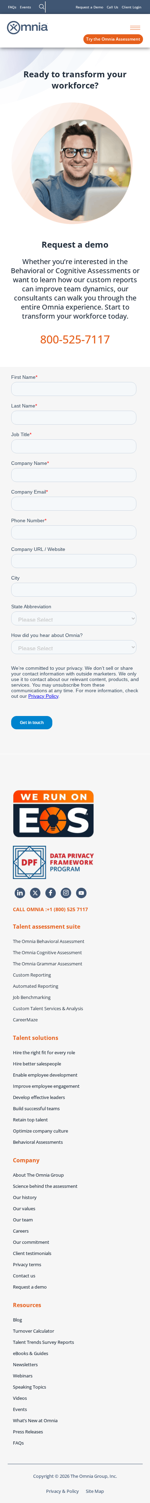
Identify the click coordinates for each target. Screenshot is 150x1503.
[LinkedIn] (20, 893)
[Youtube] (81, 893)
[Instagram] (66, 893)
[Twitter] (35, 893)
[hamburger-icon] (135, 28)
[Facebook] (50, 893)
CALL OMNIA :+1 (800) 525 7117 (50, 909)
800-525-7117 (75, 339)
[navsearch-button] (42, 7)
